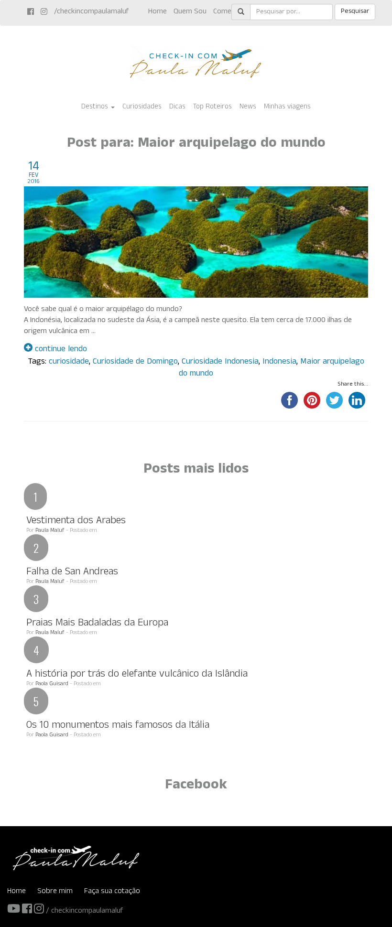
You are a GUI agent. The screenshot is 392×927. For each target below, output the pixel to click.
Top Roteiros (212, 107)
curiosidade (69, 362)
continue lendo (60, 350)
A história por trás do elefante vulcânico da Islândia (137, 674)
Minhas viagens (287, 107)
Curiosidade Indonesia (220, 362)
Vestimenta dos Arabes (76, 521)
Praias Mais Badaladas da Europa (97, 623)
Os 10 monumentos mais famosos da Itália (117, 726)
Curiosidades (142, 107)
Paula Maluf (50, 531)
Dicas (177, 107)
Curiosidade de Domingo (135, 362)
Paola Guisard (51, 684)
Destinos (95, 107)
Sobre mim (55, 891)
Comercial (228, 12)
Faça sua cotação (112, 891)
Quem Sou (190, 12)
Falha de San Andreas (72, 572)
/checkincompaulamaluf (91, 12)
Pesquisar (355, 12)
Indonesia (279, 362)
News (248, 107)
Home (157, 12)
